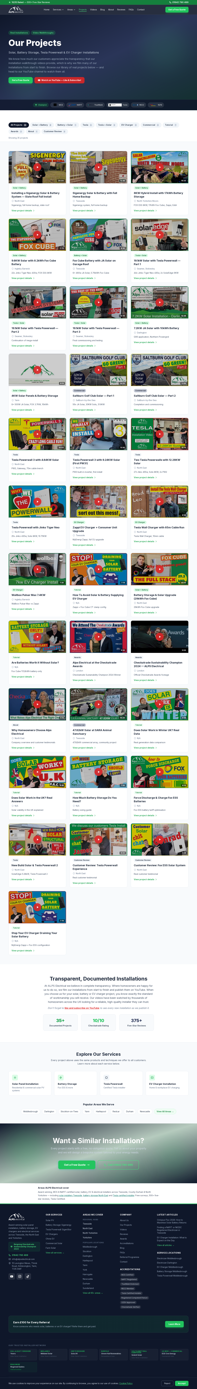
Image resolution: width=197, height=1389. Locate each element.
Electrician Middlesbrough (169, 1258)
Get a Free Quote (177, 9)
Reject (167, 1383)
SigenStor (66, 1229)
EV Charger (128, 125)
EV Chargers (52, 1234)
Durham (129, 1111)
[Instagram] (20, 1276)
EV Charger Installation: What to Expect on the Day (172, 1238)
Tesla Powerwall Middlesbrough (172, 1275)
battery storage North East (95, 1195)
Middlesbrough (30, 1111)
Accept (182, 1383)
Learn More (174, 1324)
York (85, 1270)
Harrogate (87, 1274)
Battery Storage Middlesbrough (172, 1271)
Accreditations (127, 1243)
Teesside (87, 1224)
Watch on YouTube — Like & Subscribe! (61, 80)
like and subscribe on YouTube (82, 1008)
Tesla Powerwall (53, 1229)
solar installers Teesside (70, 1195)
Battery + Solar (67, 125)
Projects (83, 9)
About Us (124, 1220)
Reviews (121, 9)
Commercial (150, 125)
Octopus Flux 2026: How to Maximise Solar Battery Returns (171, 1221)
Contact (141, 9)
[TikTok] (28, 1276)
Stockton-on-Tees (69, 1111)
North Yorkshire (90, 1233)
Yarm (87, 1111)
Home (46, 9)
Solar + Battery (41, 125)
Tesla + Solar (106, 125)
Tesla (87, 125)
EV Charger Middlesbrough (170, 1267)
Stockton (87, 1251)
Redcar (116, 1111)
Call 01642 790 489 (120, 1164)
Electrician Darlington (167, 1262)
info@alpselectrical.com (23, 1259)
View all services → (55, 1252)
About (111, 9)
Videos (93, 9)
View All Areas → (165, 1111)
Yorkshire (87, 1237)
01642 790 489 (180, 2)
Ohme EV (50, 1238)
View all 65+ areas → (93, 1293)
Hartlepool (101, 1111)
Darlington (49, 1111)
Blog (102, 9)
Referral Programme (129, 1257)
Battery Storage (53, 1225)
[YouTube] (12, 1276)
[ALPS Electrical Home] (16, 9)
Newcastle (145, 1111)
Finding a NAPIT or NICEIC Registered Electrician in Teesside (169, 1230)
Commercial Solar (54, 1243)
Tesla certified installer (123, 1195)
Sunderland (88, 1288)
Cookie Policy (126, 1383)
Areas (70, 9)
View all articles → (165, 1245)
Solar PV (50, 1220)
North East (87, 1228)
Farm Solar (51, 1248)
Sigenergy (66, 1225)
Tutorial (170, 125)
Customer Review (54, 131)
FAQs (131, 9)
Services (57, 9)
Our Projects (126, 1225)
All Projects (18, 125)
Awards (16, 131)
